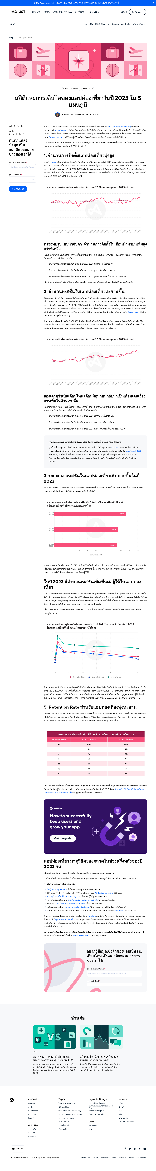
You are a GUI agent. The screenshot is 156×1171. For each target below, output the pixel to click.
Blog (11, 37)
